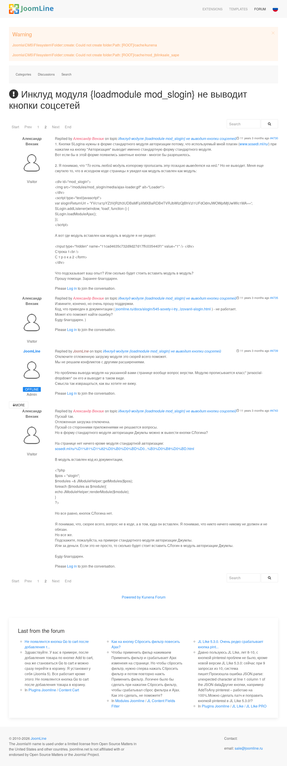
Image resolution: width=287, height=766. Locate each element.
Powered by (131, 597)
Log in (72, 288)
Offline (32, 389)
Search (66, 74)
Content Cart (69, 689)
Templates (238, 9)
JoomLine (31, 351)
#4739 (274, 350)
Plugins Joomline (42, 689)
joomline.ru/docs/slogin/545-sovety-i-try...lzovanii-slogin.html (163, 308)
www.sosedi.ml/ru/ (253, 143)
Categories (23, 74)
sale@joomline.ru (249, 748)
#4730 (274, 138)
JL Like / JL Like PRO (249, 706)
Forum (260, 9)
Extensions (212, 9)
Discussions (46, 74)
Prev (28, 126)
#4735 (274, 298)
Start (15, 126)
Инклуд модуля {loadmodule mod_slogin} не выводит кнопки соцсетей (177, 138)
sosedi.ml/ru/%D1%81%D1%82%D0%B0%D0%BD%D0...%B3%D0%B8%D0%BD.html (124, 448)
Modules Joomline (129, 700)
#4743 (274, 410)
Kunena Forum (153, 597)
